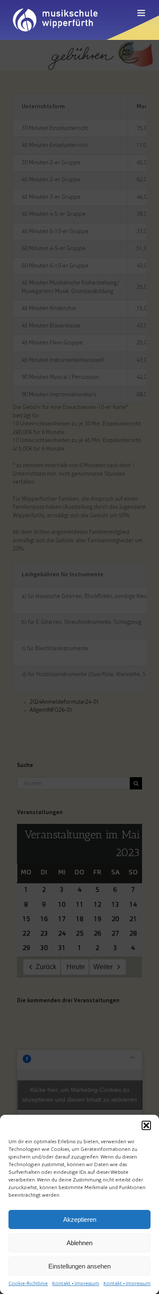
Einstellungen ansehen (79, 1266)
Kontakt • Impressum (75, 1283)
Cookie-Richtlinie (28, 1283)
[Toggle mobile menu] (141, 12)
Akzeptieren (79, 1219)
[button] (146, 1125)
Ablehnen (79, 1242)
